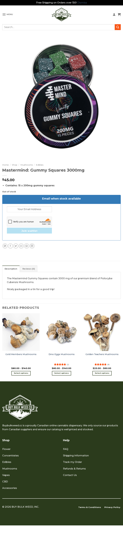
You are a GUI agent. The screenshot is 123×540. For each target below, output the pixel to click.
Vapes (6, 475)
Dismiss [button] (82, 2)
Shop (14, 165)
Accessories (9, 488)
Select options (21, 373)
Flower (6, 449)
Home (5, 165)
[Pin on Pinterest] (26, 245)
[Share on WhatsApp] (5, 245)
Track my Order (72, 462)
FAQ (65, 449)
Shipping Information (76, 455)
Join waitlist (29, 230)
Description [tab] (11, 269)
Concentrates (10, 455)
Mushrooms (26, 165)
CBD (5, 481)
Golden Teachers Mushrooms (102, 354)
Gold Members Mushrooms (20, 354)
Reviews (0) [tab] (28, 269)
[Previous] (2, 347)
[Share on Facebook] (10, 245)
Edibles (39, 165)
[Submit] (118, 27)
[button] (7, 14)
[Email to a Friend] (21, 245)
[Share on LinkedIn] (32, 245)
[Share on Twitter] (15, 245)
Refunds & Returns (74, 468)
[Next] (120, 347)
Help (66, 440)
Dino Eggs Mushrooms (62, 354)
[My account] (114, 14)
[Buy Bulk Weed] (61, 14)
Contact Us (70, 475)
